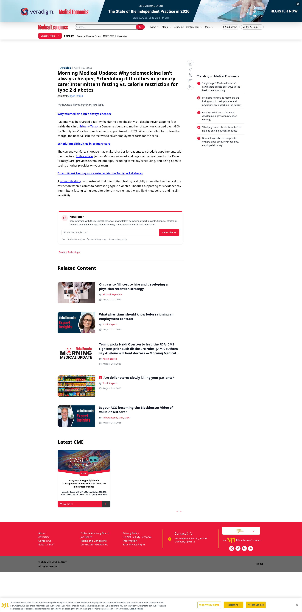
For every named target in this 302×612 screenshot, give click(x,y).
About (42, 533)
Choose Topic (48, 35)
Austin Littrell (110, 358)
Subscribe (167, 232)
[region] (151, 605)
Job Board (86, 537)
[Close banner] (298, 4)
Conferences (192, 26)
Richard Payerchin (112, 294)
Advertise (44, 537)
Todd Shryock (110, 324)
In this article (84, 156)
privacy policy (121, 239)
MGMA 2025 (108, 36)
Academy (179, 26)
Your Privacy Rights (134, 544)
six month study (70, 181)
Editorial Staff (46, 544)
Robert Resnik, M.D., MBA (116, 417)
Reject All (233, 604)
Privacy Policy (131, 533)
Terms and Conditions (94, 540)
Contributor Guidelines (94, 544)
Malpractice (122, 36)
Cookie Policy (136, 608)
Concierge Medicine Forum (89, 36)
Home (259, 563)
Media (165, 26)
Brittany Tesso (88, 126)
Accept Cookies (256, 604)
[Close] (297, 604)
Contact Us (44, 540)
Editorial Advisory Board (95, 533)
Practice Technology (69, 252)
